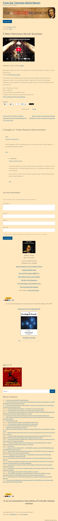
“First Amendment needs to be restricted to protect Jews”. (23, 422)
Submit (52, 391)
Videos (10, 29)
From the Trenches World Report (21, 2)
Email (4, 220)
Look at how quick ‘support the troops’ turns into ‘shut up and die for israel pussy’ (27, 415)
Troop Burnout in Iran (12, 420)
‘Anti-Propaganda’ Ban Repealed (29, 287)
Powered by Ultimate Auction (51, 520)
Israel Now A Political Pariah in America (16, 427)
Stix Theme (24, 514)
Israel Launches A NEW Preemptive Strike (17, 400)
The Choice (11, 446)
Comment (6, 203)
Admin (34, 109)
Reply (6, 152)
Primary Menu (7, 21)
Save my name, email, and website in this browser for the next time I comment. (25, 234)
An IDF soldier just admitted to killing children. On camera (23, 471)
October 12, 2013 (11, 27)
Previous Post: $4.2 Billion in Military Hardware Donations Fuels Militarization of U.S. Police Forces (15, 118)
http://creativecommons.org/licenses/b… (14, 97)
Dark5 (22, 65)
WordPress (13, 514)
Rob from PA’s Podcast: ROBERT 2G (29, 273)
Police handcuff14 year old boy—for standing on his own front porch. (26, 408)
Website (5, 227)
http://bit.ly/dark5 (15, 74)
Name (5, 213)
